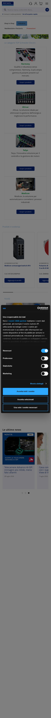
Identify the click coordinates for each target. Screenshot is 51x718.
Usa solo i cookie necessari (25, 407)
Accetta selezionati (25, 399)
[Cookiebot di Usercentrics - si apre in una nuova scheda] (37, 308)
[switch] (44, 358)
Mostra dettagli (36, 384)
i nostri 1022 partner (17, 321)
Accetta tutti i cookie (25, 391)
